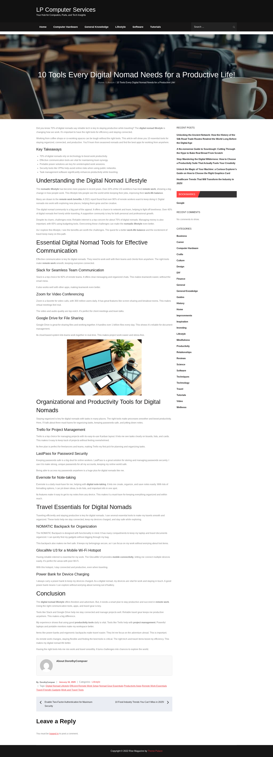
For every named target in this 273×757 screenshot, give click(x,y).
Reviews (181, 358)
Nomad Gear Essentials (111, 686)
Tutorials (155, 26)
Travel (180, 389)
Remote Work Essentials (154, 686)
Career (180, 242)
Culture (181, 260)
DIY (178, 272)
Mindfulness (183, 340)
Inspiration (182, 321)
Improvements (184, 315)
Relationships (184, 352)
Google (180, 203)
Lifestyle (120, 26)
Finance (181, 279)
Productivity (183, 346)
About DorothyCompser (71, 661)
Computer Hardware (65, 26)
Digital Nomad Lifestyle (57, 686)
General (181, 285)
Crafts (180, 254)
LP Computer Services (66, 9)
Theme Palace (155, 751)
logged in (54, 733)
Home (42, 26)
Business (182, 236)
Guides (180, 297)
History (180, 303)
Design (180, 266)
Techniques (183, 377)
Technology (183, 383)
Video (180, 401)
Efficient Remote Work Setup (84, 686)
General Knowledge (96, 26)
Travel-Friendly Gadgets (48, 690)
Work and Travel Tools (72, 690)
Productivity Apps (132, 686)
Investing (182, 328)
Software (138, 26)
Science (181, 364)
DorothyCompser (47, 682)
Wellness (181, 407)
